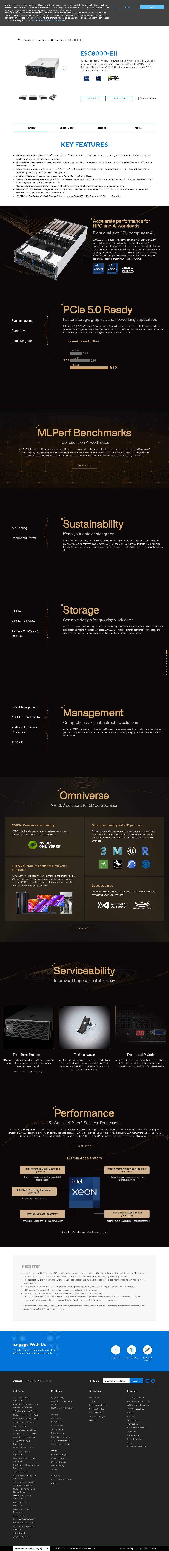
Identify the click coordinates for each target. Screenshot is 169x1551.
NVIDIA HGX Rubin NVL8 (25, 1418)
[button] (65, 68)
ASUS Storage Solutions (24, 1430)
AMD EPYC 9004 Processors (21, 1453)
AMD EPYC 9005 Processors (21, 1442)
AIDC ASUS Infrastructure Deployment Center (25, 1405)
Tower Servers (58, 1429)
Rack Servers (57, 1418)
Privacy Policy (126, 1548)
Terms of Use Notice (146, 1548)
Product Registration (137, 1427)
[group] (22, 97)
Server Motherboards (61, 1440)
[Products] (138, 128)
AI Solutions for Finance (24, 1433)
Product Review (96, 1412)
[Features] (31, 128)
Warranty (131, 1431)
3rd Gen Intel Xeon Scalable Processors (26, 1466)
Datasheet (91, 98)
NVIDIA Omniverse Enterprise (22, 1510)
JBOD (54, 1469)
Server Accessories (60, 1444)
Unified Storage (59, 1462)
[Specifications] (66, 128)
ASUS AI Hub (19, 1426)
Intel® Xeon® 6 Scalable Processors (24, 1477)
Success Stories (96, 1409)
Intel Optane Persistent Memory (24, 1527)
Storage (55, 1450)
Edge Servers (57, 1433)
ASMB (54, 1483)
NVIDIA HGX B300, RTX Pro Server (24, 1459)
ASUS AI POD (57, 1397)
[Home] (18, 39)
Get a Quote (120, 98)
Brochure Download (136, 1446)
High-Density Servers (61, 1437)
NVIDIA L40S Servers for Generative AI (25, 1490)
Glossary (93, 1420)
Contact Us (132, 1424)
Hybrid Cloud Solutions (24, 1522)
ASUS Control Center (61, 1479)
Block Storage (57, 1458)
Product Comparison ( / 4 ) (28, 1548)
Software (55, 1475)
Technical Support (135, 1397)
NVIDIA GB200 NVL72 (24, 1448)
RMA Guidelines (134, 1439)
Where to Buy (134, 1420)
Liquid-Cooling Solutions (25, 1422)
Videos (92, 1401)
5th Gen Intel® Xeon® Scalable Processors (24, 1483)
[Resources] (102, 128)
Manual (130, 1412)
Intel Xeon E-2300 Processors (22, 1497)
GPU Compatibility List (138, 1405)
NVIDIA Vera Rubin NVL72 (25, 1415)
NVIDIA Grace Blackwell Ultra (62, 1402)
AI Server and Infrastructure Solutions (24, 1517)
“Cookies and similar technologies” (47, 20)
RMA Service (133, 1435)
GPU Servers (57, 39)
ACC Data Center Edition (25, 1411)
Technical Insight (97, 1416)
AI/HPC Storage (59, 1454)
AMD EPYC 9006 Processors (21, 1399)
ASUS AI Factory (21, 1471)
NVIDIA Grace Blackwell (62, 1408)
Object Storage (58, 1465)
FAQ (129, 1442)
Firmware (131, 1416)
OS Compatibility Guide (138, 1401)
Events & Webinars (98, 1405)
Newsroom (94, 1397)
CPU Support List (135, 1409)
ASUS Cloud (19, 1533)
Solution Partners (21, 1537)
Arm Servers (57, 1425)
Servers (42, 39)
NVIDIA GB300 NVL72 (24, 1437)
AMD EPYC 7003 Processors (21, 1503)
